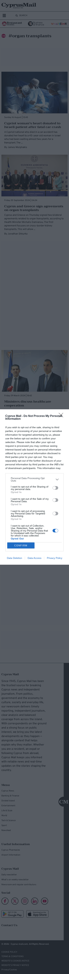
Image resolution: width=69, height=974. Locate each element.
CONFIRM (20, 545)
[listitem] (34, 479)
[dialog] (34, 487)
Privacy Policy (54, 558)
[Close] (62, 416)
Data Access (34, 558)
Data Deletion (14, 558)
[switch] (55, 488)
